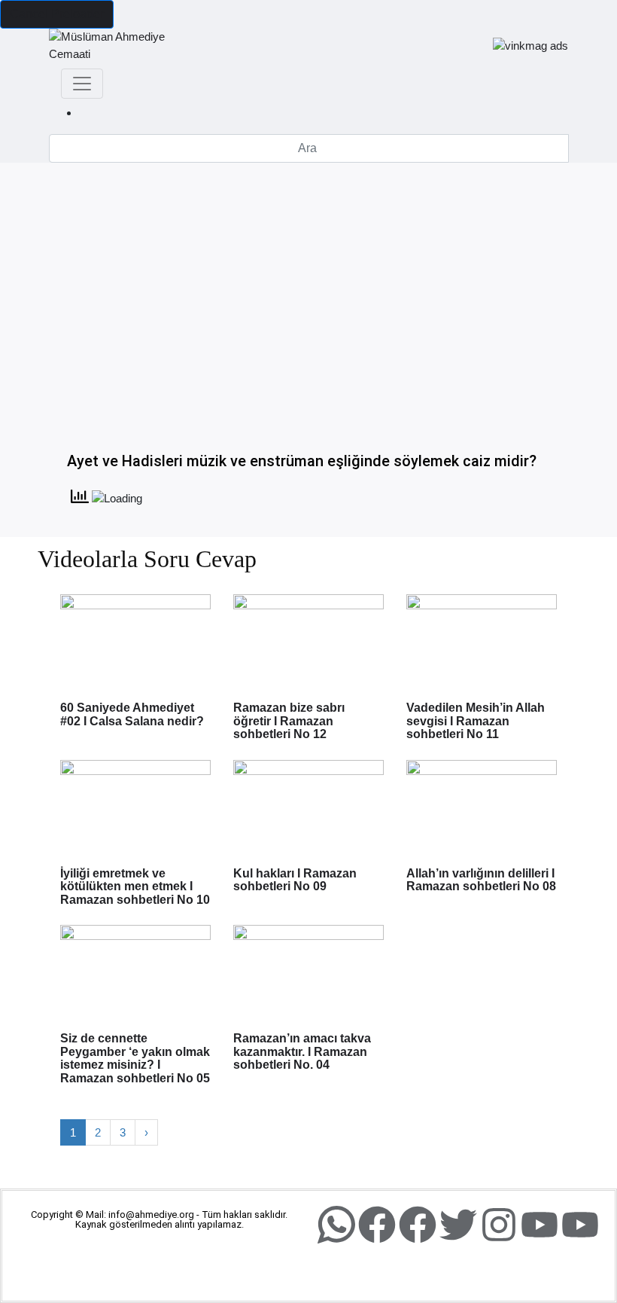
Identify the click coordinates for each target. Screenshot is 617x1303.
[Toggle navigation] (82, 84)
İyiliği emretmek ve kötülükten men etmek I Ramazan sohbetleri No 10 (135, 886)
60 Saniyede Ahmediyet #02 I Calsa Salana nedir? (132, 714)
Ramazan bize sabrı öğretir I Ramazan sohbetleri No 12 (289, 720)
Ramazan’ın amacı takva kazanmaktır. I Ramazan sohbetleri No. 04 (302, 1051)
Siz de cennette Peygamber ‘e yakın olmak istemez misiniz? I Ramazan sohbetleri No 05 (135, 1058)
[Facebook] (377, 1224)
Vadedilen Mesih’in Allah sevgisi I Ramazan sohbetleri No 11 (475, 720)
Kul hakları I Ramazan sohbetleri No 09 (295, 880)
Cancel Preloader (57, 14)
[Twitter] (458, 1224)
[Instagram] (499, 1224)
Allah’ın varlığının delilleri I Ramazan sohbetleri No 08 (481, 880)
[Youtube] (539, 1224)
